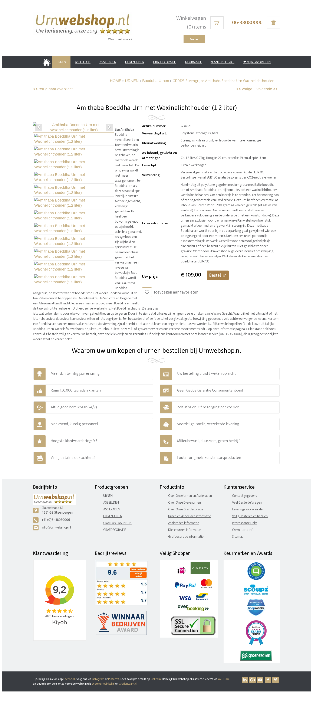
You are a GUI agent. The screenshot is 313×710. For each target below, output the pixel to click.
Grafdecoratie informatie (186, 537)
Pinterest (113, 679)
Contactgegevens (244, 496)
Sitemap (238, 537)
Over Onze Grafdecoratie (185, 509)
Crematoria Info (243, 530)
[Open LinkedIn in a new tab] (245, 680)
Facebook (69, 679)
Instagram (98, 679)
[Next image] (109, 127)
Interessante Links (244, 523)
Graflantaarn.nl (128, 683)
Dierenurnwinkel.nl (103, 683)
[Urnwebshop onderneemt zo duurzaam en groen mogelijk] (256, 660)
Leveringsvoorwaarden (248, 509)
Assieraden (111, 509)
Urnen (108, 496)
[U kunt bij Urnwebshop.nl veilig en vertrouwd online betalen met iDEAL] (181, 573)
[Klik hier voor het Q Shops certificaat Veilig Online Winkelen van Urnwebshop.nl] (256, 579)
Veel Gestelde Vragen (247, 502)
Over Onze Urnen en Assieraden (190, 496)
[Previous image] (38, 127)
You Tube (224, 679)
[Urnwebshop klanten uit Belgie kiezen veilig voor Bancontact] (202, 599)
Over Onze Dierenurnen (184, 502)
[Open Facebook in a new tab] (268, 680)
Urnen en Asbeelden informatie (189, 516)
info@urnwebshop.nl (56, 527)
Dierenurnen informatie (184, 530)
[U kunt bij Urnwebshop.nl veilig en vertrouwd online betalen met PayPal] (185, 587)
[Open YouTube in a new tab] (260, 680)
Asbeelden (111, 502)
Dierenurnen (112, 516)
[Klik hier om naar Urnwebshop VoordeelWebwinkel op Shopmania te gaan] (256, 615)
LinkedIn (156, 679)
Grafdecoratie (114, 530)
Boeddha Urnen (155, 81)
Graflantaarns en (117, 523)
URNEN (132, 81)
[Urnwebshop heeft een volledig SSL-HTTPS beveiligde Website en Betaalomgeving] (193, 634)
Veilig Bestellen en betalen (250, 516)
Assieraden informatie (183, 523)
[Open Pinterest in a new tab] (275, 680)
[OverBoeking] (193, 610)
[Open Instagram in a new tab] (252, 680)
